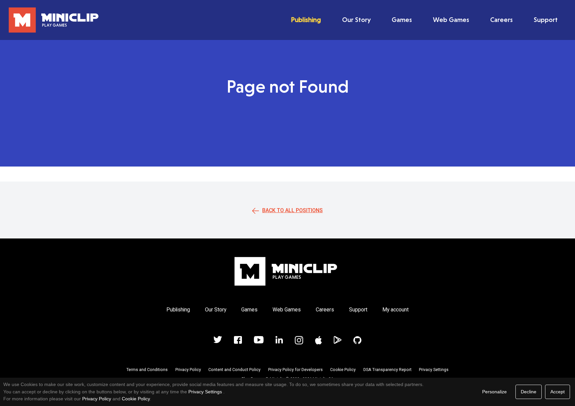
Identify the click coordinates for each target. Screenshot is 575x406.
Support (546, 20)
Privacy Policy (188, 369)
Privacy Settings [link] (205, 391)
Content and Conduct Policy (234, 369)
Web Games (451, 20)
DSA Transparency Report (387, 369)
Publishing (306, 20)
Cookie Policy (343, 369)
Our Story (356, 20)
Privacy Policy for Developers (295, 369)
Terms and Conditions (147, 369)
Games (402, 20)
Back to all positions (292, 210)
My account (395, 309)
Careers (501, 20)
